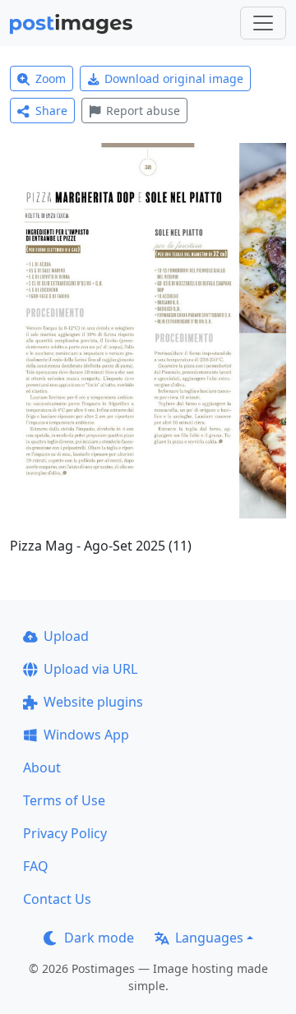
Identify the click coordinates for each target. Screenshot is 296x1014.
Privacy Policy (65, 833)
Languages (209, 938)
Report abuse (143, 110)
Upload (66, 636)
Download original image (173, 78)
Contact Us (57, 899)
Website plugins (93, 702)
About (42, 767)
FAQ (36, 866)
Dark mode (99, 938)
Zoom (50, 78)
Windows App (86, 735)
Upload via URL (90, 669)
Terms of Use (64, 800)
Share (51, 110)
